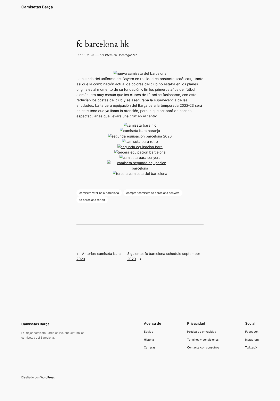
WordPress (47, 377)
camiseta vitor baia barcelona (99, 193)
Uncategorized (128, 55)
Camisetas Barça (37, 7)
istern (109, 55)
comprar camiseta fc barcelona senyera (153, 193)
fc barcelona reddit (92, 200)
